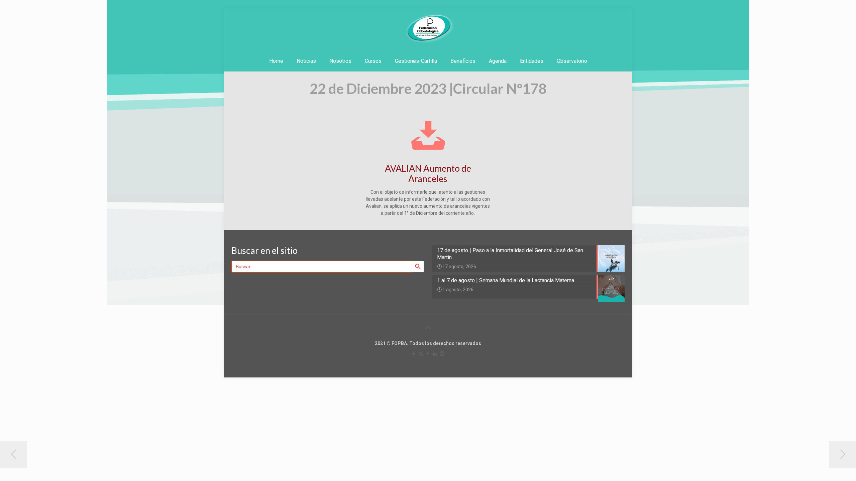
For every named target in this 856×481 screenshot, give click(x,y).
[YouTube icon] (428, 354)
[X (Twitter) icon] (421, 354)
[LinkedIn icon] (435, 354)
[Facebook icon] (414, 354)
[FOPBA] (428, 28)
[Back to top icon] (428, 328)
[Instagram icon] (442, 354)
